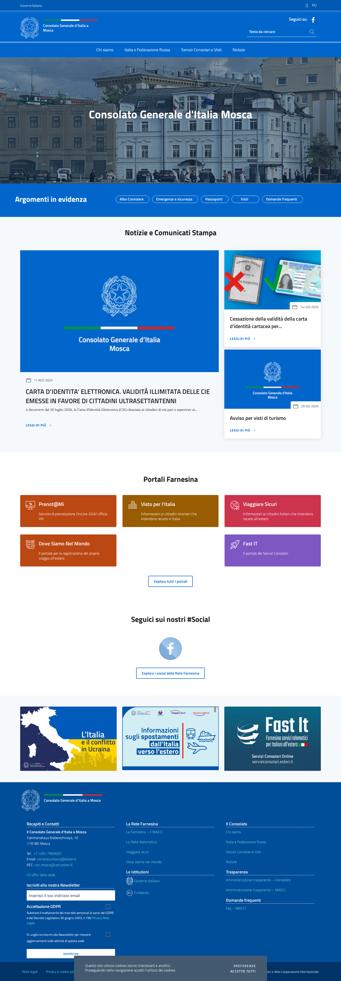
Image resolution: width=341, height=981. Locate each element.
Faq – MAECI (236, 908)
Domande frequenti (281, 197)
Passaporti (213, 197)
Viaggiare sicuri (137, 852)
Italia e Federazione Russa (246, 842)
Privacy (97, 917)
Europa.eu (141, 892)
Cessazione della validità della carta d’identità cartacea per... (268, 322)
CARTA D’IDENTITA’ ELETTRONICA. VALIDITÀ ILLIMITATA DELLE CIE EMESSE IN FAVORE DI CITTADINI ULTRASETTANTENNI (118, 396)
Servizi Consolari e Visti (243, 852)
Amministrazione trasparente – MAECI (256, 890)
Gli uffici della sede (41, 875)
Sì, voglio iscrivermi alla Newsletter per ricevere (59, 934)
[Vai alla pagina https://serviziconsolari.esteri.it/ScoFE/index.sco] (272, 739)
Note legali (30, 971)
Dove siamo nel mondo (143, 862)
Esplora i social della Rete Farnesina (170, 673)
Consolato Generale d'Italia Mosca (170, 114)
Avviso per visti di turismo (258, 418)
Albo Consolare (132, 197)
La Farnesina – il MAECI (144, 832)
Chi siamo (233, 832)
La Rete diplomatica (141, 842)
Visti (244, 197)
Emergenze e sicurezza (174, 197)
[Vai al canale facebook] (312, 19)
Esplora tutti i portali (170, 581)
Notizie (231, 862)
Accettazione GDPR (44, 906)
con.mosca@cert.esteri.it (54, 865)
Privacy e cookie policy (62, 971)
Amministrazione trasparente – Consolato (258, 880)
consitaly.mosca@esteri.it (56, 859)
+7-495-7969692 (47, 853)
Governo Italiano (31, 5)
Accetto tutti (243, 971)
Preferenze (245, 966)
